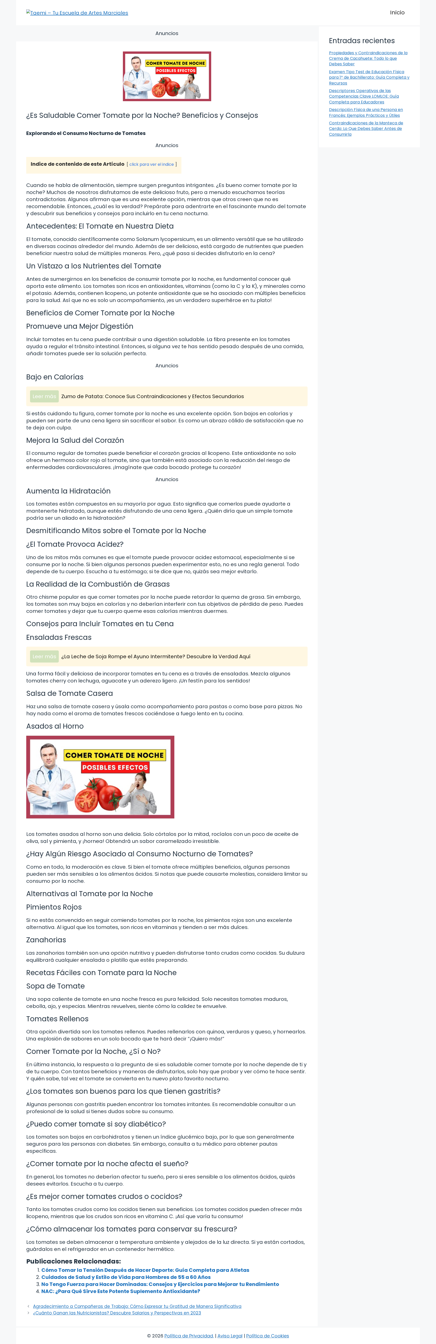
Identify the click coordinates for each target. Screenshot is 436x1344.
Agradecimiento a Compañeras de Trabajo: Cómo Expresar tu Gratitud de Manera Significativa (137, 1306)
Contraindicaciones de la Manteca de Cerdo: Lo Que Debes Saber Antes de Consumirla (366, 128)
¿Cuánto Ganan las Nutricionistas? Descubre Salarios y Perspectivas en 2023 (117, 1313)
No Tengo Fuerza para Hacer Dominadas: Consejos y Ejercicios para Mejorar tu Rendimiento (160, 1284)
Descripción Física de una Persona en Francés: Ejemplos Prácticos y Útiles (366, 112)
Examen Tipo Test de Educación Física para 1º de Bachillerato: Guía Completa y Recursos (369, 77)
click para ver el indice (151, 164)
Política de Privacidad (189, 1336)
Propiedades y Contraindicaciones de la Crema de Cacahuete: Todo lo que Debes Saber (368, 58)
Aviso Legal (229, 1336)
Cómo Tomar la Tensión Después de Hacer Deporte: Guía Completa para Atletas (145, 1270)
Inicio (397, 12)
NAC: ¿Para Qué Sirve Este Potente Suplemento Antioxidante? (120, 1291)
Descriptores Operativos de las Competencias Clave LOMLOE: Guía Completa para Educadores (364, 96)
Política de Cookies (267, 1336)
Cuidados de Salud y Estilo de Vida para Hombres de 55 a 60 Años (126, 1277)
